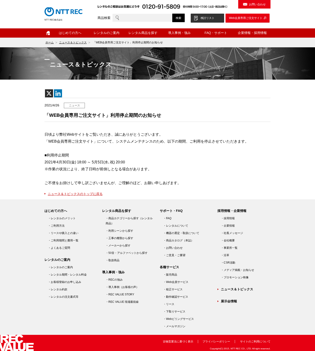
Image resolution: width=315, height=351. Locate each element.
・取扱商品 (112, 260)
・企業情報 (228, 225)
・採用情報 (228, 218)
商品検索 (104, 18)
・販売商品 (170, 274)
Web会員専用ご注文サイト (245, 18)
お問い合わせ (257, 4)
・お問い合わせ (173, 247)
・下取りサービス (174, 311)
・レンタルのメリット (62, 218)
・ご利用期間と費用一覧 (63, 240)
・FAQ (167, 218)
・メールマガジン (174, 326)
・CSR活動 (228, 262)
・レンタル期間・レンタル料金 (67, 274)
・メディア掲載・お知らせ (237, 270)
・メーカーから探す (118, 245)
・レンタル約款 (57, 289)
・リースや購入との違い (63, 233)
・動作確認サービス (175, 296)
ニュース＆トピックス (73, 42)
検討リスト (207, 18)
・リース (168, 304)
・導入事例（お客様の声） (122, 287)
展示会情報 (229, 301)
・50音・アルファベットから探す (127, 253)
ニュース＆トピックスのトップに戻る (75, 194)
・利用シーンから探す (119, 230)
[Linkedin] (58, 93)
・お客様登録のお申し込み (64, 282)
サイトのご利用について (255, 341)
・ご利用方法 (56, 225)
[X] (49, 93)
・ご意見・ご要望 (174, 255)
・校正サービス (173, 289)
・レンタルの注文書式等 (63, 296)
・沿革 (225, 255)
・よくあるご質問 (59, 247)
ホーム (48, 33)
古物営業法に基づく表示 (178, 341)
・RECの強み (114, 279)
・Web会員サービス (175, 282)
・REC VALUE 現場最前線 (122, 301)
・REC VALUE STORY (120, 294)
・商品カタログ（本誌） (178, 240)
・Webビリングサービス (178, 319)
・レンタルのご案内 (60, 267)
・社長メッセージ (232, 233)
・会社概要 (228, 240)
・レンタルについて (175, 225)
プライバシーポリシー (216, 341)
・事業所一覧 (229, 247)
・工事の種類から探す (119, 238)
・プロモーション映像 (235, 277)
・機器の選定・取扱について (181, 233)
